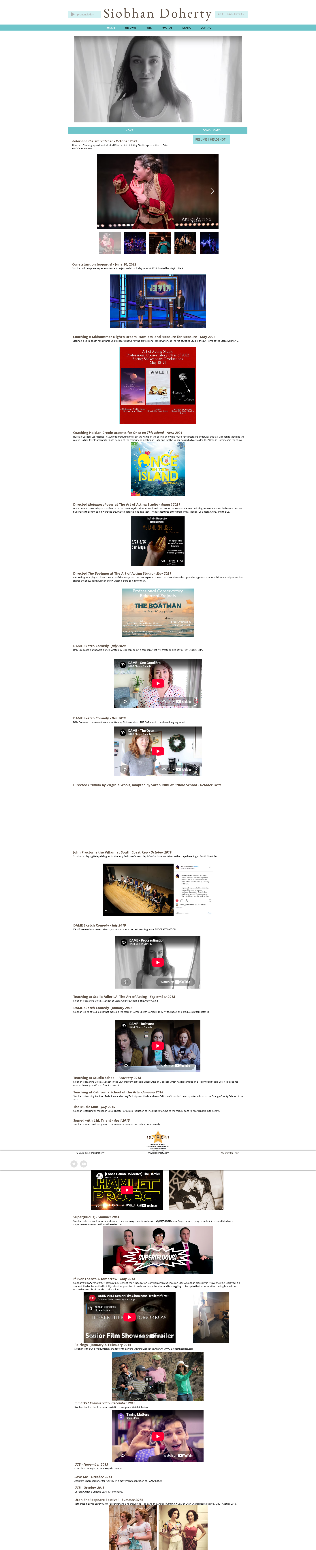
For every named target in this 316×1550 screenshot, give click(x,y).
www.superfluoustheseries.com (105, 1224)
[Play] (73, 14)
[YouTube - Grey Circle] (83, 1164)
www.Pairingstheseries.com (178, 1348)
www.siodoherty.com (158, 1152)
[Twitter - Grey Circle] (74, 1164)
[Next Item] (212, 191)
